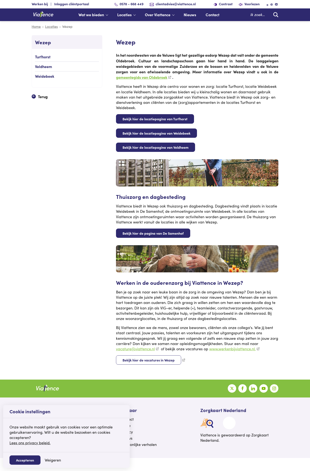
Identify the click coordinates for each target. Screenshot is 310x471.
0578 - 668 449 (131, 3)
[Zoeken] (274, 14)
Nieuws (190, 14)
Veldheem (43, 66)
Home (36, 26)
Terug (43, 96)
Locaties (124, 14)
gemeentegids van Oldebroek (141, 77)
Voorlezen (252, 3)
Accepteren (25, 460)
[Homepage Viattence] (43, 14)
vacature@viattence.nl (135, 348)
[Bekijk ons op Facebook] (242, 388)
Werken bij (40, 3)
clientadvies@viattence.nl (176, 3)
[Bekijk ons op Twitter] (232, 388)
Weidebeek (44, 76)
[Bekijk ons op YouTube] (263, 388)
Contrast (225, 3)
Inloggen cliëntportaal (71, 3)
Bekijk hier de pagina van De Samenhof (153, 233)
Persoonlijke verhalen (138, 444)
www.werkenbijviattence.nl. (232, 348)
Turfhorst (42, 56)
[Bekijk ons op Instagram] (274, 388)
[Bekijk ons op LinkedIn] (253, 388)
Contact (212, 14)
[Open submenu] (109, 14)
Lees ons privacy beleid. (29, 442)
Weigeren (53, 460)
